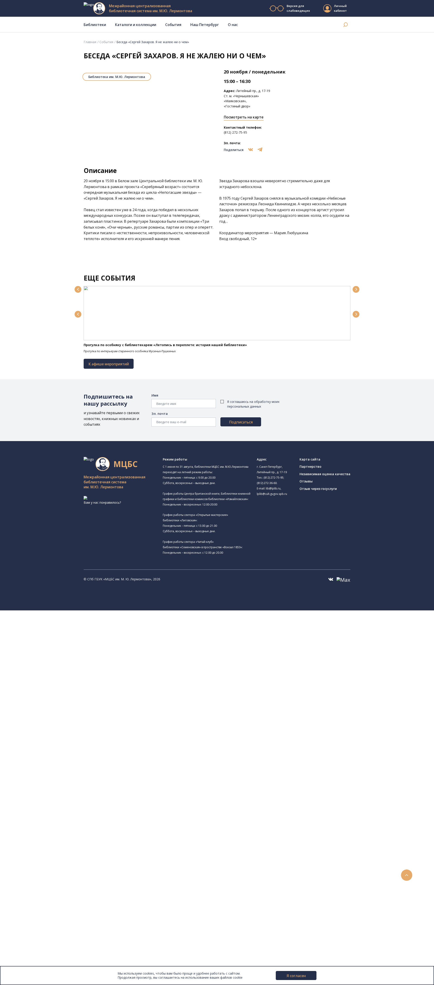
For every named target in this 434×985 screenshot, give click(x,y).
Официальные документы (34, 959)
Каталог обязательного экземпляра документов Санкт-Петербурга (74, 756)
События (173, 24)
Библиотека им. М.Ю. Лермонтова (116, 77)
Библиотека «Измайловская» (48, 654)
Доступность (24, 943)
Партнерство (310, 466)
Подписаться (241, 422)
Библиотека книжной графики (49, 721)
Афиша (19, 883)
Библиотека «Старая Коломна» (50, 659)
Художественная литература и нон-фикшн (54, 766)
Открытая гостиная (41, 706)
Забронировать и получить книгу (47, 842)
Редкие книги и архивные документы (50, 781)
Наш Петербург (204, 24)
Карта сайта (310, 459)
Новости (21, 867)
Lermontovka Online (29, 893)
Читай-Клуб (35, 695)
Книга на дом (32, 847)
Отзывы (306, 481)
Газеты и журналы (36, 776)
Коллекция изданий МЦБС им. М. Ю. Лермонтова (66, 802)
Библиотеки (95, 24)
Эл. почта (159, 413)
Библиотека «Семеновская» (47, 675)
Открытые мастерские (43, 711)
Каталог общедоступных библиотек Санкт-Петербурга (64, 751)
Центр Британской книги (45, 726)
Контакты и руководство (33, 938)
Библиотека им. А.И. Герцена (48, 670)
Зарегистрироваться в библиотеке (49, 832)
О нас (233, 24)
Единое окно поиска (37, 746)
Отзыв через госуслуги (318, 489)
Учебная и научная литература (46, 771)
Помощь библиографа (39, 837)
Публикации (23, 923)
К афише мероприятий (108, 363)
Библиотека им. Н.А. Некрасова (56, 664)
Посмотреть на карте (244, 117)
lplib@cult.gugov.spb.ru (272, 494)
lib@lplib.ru (273, 488)
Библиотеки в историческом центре (57, 913)
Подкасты (22, 903)
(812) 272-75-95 (273, 478)
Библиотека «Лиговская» (45, 644)
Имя (154, 395)
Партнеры (22, 954)
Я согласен (296, 975)
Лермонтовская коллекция (49, 797)
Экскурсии (22, 918)
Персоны (21, 888)
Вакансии (21, 949)
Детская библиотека (42, 685)
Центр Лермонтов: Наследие (48, 701)
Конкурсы (21, 873)
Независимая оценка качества (325, 474)
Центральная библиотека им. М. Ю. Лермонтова (69, 623)
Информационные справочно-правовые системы (59, 786)
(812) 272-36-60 (267, 483)
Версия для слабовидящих (298, 8)
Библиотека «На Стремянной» (55, 639)
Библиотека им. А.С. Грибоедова (51, 649)
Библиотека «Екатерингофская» (51, 633)
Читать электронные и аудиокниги (48, 852)
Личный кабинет (340, 8)
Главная (90, 42)
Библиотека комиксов (43, 731)
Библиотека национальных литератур (55, 716)
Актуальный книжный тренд (43, 857)
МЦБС (19, 933)
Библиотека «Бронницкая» (46, 680)
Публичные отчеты (29, 964)
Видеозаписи (24, 898)
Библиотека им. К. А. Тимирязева (51, 628)
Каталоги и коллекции (135, 24)
